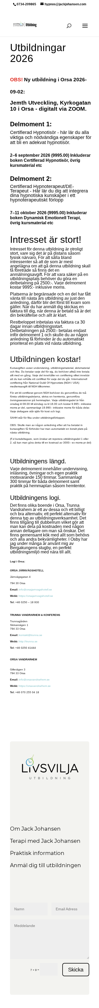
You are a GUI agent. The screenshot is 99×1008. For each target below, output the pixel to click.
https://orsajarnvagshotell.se (36, 595)
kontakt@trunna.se (30, 635)
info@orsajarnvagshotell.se (35, 589)
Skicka (75, 970)
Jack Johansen (40, 829)
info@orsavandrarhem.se (34, 679)
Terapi (18, 841)
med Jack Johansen (53, 841)
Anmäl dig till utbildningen (45, 865)
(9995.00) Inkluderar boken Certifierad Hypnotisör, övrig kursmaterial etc (50, 160)
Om (15, 829)
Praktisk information (37, 853)
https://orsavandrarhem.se (35, 685)
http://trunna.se (28, 641)
